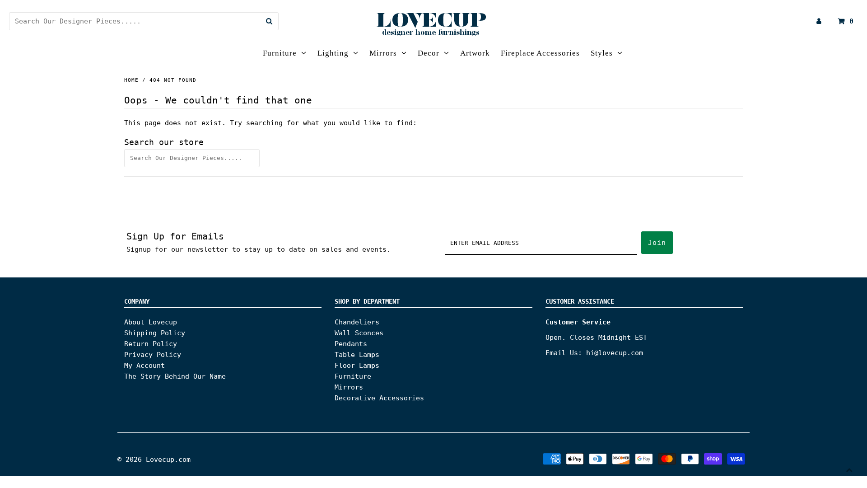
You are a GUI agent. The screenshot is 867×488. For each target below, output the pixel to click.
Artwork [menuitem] (475, 53)
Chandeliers (357, 322)
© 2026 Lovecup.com (154, 459)
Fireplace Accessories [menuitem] (540, 53)
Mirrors (383, 53)
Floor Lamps (357, 365)
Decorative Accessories (379, 398)
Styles (602, 53)
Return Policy (150, 344)
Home (131, 80)
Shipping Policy (154, 333)
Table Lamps (357, 355)
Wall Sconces (359, 333)
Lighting (333, 53)
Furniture (280, 53)
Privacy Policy (152, 355)
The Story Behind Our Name (175, 376)
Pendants (351, 344)
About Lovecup (150, 322)
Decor (428, 53)
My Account (144, 365)
